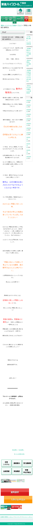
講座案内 (17, 463)
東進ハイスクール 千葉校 (8, 25)
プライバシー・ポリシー (27, 517)
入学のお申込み (18, 499)
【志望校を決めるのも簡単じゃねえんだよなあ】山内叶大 (28, 76)
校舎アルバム (22, 18)
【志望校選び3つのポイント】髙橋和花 (28, 52)
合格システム (6, 463)
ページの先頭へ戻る (19, 454)
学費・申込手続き (27, 471)
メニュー (28, 13)
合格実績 (6, 471)
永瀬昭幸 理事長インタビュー (7, 517)
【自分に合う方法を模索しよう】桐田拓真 (28, 89)
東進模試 (17, 471)
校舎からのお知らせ (14, 19)
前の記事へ (14, 449)
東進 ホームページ (20, 13)
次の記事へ (21, 449)
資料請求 (26, 18)
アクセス (3, 18)
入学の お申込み (30, 18)
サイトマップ (18, 517)
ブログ (18, 19)
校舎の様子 (6, 18)
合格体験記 (10, 18)
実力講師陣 (27, 463)
